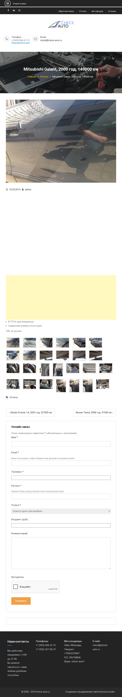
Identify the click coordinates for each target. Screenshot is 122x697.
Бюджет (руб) (19, 519)
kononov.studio (107, 691)
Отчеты (83, 11)
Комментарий (19, 533)
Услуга (16, 505)
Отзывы (112, 11)
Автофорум (97, 11)
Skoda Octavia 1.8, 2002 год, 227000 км (31, 412)
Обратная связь (66, 11)
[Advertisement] (61, 297)
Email (15, 452)
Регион (16, 485)
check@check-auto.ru (51, 40)
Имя (14, 437)
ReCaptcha (17, 577)
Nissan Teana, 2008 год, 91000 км (94, 412)
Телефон (17, 471)
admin (28, 189)
